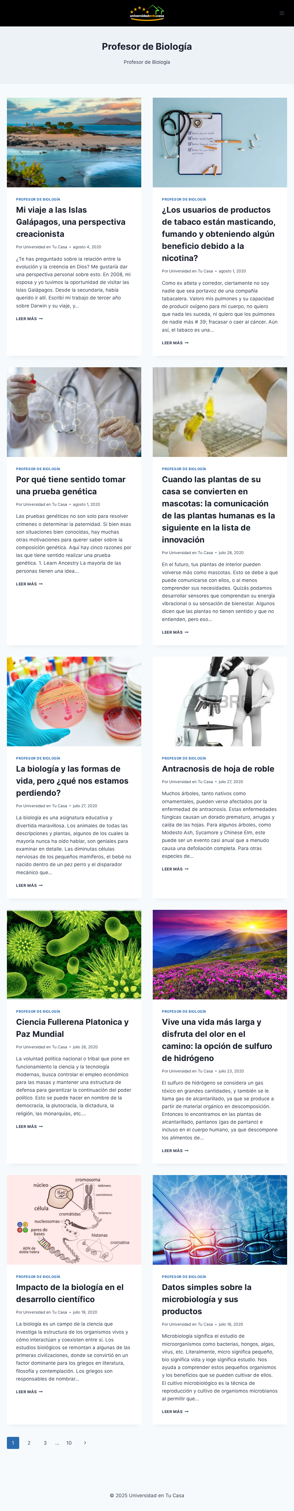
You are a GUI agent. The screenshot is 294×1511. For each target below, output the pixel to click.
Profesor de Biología (38, 199)
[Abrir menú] (281, 13)
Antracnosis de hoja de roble (218, 769)
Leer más (29, 318)
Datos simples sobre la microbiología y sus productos (207, 1299)
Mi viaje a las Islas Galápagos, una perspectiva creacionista (70, 222)
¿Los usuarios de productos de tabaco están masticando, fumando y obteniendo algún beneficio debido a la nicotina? (218, 234)
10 (69, 1443)
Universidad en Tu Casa (45, 247)
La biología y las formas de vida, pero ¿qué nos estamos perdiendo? (72, 781)
